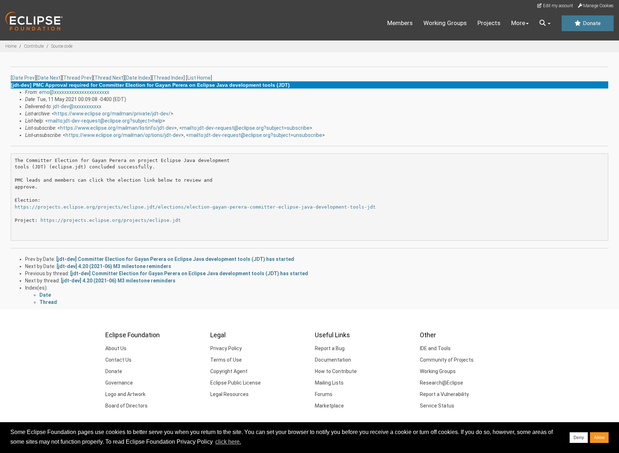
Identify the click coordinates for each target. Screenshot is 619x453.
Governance (119, 383)
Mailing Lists (329, 383)
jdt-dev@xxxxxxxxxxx (77, 106)
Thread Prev (77, 78)
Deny (579, 437)
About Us (115, 348)
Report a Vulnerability (444, 394)
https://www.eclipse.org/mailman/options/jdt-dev (123, 135)
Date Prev (23, 78)
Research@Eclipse (441, 383)
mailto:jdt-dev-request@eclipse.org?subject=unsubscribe (255, 135)
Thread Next (109, 78)
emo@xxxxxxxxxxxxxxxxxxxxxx (74, 92)
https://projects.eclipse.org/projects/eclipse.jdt (110, 220)
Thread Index (168, 78)
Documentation (333, 360)
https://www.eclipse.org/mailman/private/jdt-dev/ (112, 113)
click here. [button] (228, 442)
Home (10, 46)
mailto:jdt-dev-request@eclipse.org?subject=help (105, 121)
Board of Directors (126, 406)
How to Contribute (336, 371)
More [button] (518, 23)
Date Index (138, 78)
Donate (591, 23)
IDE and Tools (435, 348)
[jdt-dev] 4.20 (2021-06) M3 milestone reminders (114, 266)
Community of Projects (447, 360)
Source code (61, 46)
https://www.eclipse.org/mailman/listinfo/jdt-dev (117, 128)
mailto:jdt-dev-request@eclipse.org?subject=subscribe (246, 128)
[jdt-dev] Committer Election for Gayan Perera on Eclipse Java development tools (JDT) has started (175, 259)
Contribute (34, 46)
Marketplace (329, 406)
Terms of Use (226, 360)
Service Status (437, 406)
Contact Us (118, 360)
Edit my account (557, 5)
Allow (599, 437)
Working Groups (445, 23)
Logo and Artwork (125, 394)
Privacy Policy (226, 348)
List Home (199, 78)
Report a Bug (330, 348)
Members (400, 23)
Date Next (49, 78)
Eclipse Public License (235, 383)
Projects (489, 23)
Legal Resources (229, 394)
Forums (323, 394)
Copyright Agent (229, 371)
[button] (545, 23)
